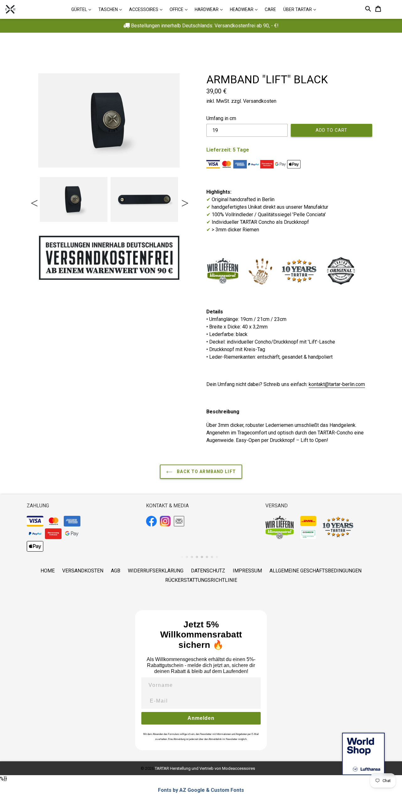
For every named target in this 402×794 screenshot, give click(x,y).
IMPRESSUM (247, 571)
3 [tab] (53, 226)
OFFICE (180, 9)
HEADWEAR (245, 9)
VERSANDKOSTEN (82, 571)
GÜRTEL (82, 9)
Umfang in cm (221, 118)
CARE (270, 9)
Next (184, 199)
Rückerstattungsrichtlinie (201, 580)
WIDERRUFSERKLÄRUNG (155, 571)
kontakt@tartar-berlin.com (337, 384)
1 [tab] (40, 226)
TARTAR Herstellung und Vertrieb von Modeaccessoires (205, 768)
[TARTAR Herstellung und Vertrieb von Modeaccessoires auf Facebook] (152, 522)
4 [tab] (59, 226)
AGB (115, 571)
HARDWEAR (210, 9)
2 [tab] (46, 226)
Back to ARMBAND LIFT (206, 471)
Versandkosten (259, 101)
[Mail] (180, 522)
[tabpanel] (73, 199)
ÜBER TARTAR (301, 9)
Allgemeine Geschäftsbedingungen (315, 571)
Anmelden (201, 718)
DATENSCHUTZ (208, 571)
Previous (33, 199)
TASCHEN (111, 9)
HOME (48, 571)
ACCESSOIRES (147, 9)
